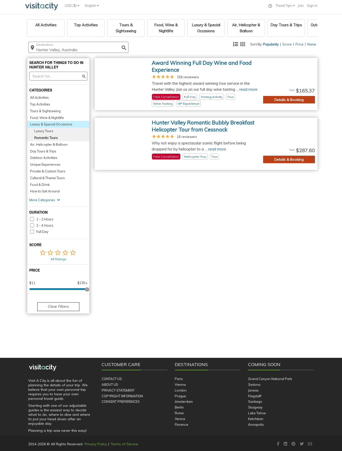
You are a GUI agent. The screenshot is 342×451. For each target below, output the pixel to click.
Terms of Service (124, 444)
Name (311, 44)
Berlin (179, 407)
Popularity (271, 44)
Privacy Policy (96, 444)
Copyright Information (122, 396)
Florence (181, 425)
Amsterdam (184, 402)
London (181, 390)
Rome (179, 413)
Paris (179, 379)
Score (287, 44)
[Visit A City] (42, 368)
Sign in (312, 5)
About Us (110, 385)
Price (299, 44)
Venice (180, 419)
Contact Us (112, 379)
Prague (180, 396)
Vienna (180, 385)
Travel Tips (284, 5)
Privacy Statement (118, 390)
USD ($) (71, 5)
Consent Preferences (121, 402)
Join (301, 5)
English (91, 5)
